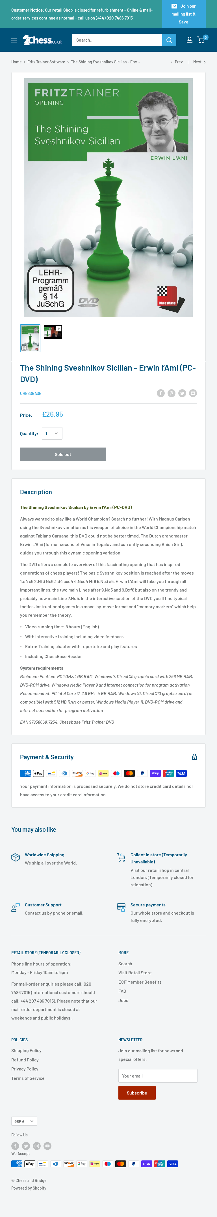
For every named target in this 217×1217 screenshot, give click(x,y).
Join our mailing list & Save (184, 13)
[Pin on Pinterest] (171, 392)
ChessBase (30, 393)
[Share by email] (193, 392)
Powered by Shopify (28, 1188)
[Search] (169, 40)
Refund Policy (25, 1059)
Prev (179, 61)
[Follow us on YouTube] (47, 1146)
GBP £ (19, 1121)
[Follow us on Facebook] (15, 1146)
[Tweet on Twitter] (182, 392)
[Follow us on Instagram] (37, 1146)
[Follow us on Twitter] (26, 1146)
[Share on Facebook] (161, 392)
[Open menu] (14, 40)
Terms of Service (28, 1078)
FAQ (122, 991)
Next (197, 61)
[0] (201, 39)
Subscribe (137, 1092)
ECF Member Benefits (140, 981)
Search (125, 963)
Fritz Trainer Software (46, 61)
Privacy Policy (24, 1068)
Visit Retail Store (135, 972)
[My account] (189, 40)
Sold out (63, 454)
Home (16, 61)
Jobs (123, 1000)
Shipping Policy (26, 1050)
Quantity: (29, 433)
